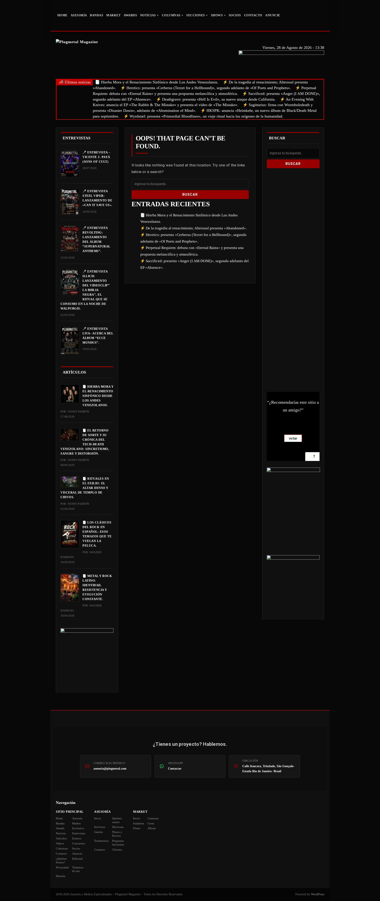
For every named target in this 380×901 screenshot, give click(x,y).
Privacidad (62, 867)
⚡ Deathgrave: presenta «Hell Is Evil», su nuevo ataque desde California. (216, 99)
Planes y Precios (117, 833)
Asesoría (79, 15)
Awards (130, 15)
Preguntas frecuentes (118, 842)
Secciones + (197, 15)
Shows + (218, 15)
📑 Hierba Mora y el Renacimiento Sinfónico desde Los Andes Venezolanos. (156, 82)
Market (113, 15)
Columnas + (172, 15)
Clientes (117, 849)
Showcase (118, 827)
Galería (98, 832)
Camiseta (153, 818)
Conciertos (78, 843)
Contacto (253, 15)
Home (62, 15)
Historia (60, 876)
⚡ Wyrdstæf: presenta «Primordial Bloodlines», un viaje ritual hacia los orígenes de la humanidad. (203, 116)
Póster (136, 828)
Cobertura (62, 848)
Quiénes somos (117, 820)
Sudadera (138, 823)
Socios (235, 15)
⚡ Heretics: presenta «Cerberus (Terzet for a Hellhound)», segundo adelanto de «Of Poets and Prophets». (206, 88)
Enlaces (76, 838)
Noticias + (149, 15)
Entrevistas (78, 833)
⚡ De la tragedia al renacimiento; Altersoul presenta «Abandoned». (193, 228)
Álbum (152, 828)
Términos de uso (77, 869)
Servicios (99, 827)
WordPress (317, 894)
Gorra (151, 823)
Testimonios (101, 840)
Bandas (96, 15)
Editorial (77, 858)
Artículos (61, 838)
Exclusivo (78, 828)
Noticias (61, 833)
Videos (60, 843)
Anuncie (272, 15)
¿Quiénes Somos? (61, 860)
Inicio (97, 818)
